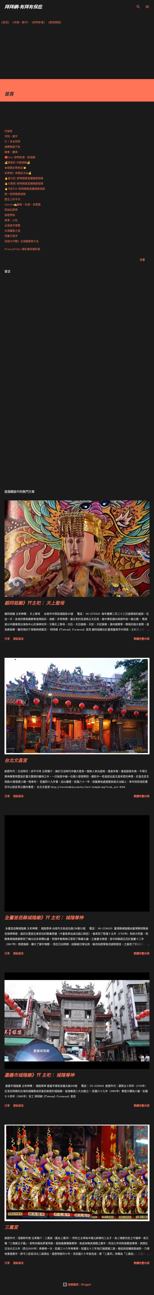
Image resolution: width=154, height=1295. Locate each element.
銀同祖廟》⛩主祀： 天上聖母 (34, 603)
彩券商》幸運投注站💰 (18, 173)
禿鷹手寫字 (11, 236)
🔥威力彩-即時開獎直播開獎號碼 (24, 178)
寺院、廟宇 (11, 136)
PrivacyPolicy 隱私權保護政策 (22, 249)
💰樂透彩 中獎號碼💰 (17, 162)
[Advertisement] (77, 53)
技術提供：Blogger (79, 1284)
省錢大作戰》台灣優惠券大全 (22, 241)
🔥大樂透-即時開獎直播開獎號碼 (24, 183)
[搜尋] (138, 6)
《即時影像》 (38, 22)
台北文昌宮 (16, 760)
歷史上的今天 (12, 199)
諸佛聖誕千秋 (12, 146)
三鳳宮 (11, 1227)
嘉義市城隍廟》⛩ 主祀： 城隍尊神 (39, 1075)
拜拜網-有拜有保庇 (23, 7)
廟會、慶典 (11, 152)
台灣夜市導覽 (12, 225)
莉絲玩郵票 (11, 209)
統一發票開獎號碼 (15, 194)
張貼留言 (18, 638)
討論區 (8, 131)
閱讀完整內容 (141, 638)
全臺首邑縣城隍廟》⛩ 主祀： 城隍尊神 (44, 917)
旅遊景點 (10, 215)
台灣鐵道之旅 (12, 230)
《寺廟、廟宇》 (20, 22)
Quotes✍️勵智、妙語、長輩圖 (23, 204)
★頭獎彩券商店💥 (16, 167)
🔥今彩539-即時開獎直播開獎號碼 (25, 188)
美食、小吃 (11, 220)
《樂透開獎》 (55, 22)
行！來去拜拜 (12, 141)
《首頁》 (5, 22)
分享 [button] (142, 259)
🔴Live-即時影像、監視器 (20, 157)
